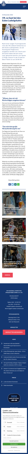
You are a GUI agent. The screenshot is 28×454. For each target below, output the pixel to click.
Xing (15, 184)
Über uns (9, 1)
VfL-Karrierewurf (23, 1)
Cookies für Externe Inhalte (14, 435)
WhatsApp (18, 184)
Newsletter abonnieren (14, 332)
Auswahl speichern (14, 441)
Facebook (10, 184)
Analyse (9, 426)
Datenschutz (17, 450)
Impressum (10, 450)
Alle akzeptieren (14, 444)
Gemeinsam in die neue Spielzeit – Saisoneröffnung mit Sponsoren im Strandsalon (12, 345)
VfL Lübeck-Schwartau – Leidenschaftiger (3, 3)
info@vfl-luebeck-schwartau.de (14, 306)
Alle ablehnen (14, 447)
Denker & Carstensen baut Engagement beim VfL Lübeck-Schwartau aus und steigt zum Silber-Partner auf (15, 370)
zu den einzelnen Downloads (11, 381)
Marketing (9, 431)
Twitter (12, 184)
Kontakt (18, 1)
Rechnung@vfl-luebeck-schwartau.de (14, 308)
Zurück (7, 275)
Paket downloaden (8, 385)
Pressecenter (13, 1)
